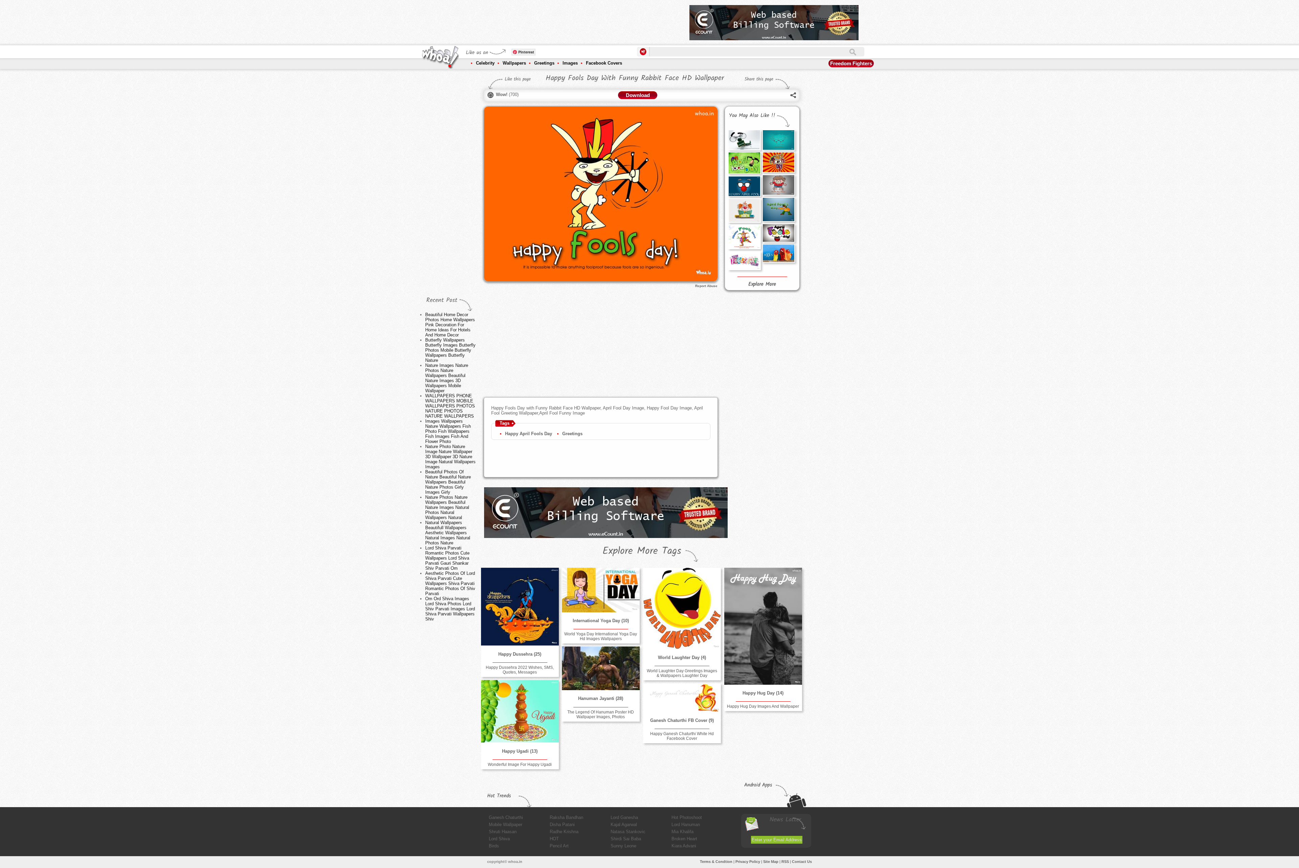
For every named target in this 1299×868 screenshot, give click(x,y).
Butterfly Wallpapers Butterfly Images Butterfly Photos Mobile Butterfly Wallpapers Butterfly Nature (450, 350)
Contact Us (802, 862)
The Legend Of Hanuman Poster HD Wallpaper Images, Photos (600, 714)
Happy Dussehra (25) (519, 654)
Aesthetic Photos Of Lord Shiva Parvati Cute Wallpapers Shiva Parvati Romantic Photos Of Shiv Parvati (450, 583)
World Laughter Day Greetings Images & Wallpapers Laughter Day (682, 673)
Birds (494, 845)
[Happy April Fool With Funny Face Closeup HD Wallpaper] (744, 186)
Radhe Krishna (564, 831)
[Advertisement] (561, 20)
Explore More (762, 284)
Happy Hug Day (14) (763, 693)
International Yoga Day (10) (601, 620)
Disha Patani (562, 824)
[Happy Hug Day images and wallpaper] (763, 626)
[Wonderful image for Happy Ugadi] (520, 711)
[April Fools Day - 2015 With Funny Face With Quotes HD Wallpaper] (744, 140)
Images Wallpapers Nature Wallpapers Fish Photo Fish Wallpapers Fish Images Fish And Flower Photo (448, 431)
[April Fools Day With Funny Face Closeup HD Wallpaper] (778, 162)
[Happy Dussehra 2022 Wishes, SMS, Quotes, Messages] (520, 607)
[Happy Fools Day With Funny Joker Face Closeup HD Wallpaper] (744, 210)
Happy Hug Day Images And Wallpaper (763, 706)
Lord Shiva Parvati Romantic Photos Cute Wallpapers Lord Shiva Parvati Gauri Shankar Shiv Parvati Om (447, 558)
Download (638, 95)
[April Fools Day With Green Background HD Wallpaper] (744, 163)
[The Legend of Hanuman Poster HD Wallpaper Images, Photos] (601, 668)
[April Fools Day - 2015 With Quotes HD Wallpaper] (778, 140)
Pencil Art (559, 845)
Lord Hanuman (685, 824)
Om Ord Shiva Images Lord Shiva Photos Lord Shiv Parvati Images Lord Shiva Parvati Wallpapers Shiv (450, 608)
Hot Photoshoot (686, 817)
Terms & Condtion (716, 862)
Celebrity (485, 63)
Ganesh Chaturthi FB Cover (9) (682, 720)
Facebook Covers (604, 63)
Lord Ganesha (624, 817)
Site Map (770, 862)
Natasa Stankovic (628, 831)
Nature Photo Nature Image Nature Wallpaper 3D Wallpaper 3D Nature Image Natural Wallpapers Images (450, 456)
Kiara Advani (683, 845)
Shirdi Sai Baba (626, 838)
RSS (785, 862)
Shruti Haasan (503, 831)
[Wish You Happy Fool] (778, 253)
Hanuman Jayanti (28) (600, 698)
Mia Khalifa (682, 831)
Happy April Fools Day (528, 433)
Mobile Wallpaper (505, 824)
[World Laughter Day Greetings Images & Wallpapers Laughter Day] (682, 608)
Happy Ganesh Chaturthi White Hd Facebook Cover (682, 736)
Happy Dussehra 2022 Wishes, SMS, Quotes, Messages (520, 670)
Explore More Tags (641, 551)
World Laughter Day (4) (682, 657)
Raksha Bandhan (566, 817)
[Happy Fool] (778, 209)
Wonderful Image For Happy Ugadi (520, 764)
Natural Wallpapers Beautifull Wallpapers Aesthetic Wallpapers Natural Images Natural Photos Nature (447, 532)
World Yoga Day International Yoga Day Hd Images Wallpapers (600, 636)
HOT (554, 838)
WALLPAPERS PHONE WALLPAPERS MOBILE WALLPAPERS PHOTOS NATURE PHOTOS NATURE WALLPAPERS (450, 406)
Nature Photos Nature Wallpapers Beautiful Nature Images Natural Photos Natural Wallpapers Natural (447, 507)
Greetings (544, 63)
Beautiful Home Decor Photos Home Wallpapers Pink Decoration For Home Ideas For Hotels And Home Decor (450, 324)
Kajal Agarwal (624, 824)
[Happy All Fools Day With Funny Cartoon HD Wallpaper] (778, 185)
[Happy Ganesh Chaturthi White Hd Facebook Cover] (682, 697)
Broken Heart (684, 838)
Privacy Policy (747, 862)
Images (570, 63)
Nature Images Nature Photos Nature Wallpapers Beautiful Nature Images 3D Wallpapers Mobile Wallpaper (446, 378)
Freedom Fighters (851, 63)
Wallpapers (514, 63)
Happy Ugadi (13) (520, 751)
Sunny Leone (623, 845)
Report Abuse (706, 286)
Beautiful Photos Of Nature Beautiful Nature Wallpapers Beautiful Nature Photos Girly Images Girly (448, 482)
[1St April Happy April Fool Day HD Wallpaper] (744, 260)
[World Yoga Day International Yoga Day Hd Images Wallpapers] (601, 590)
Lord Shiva (499, 838)
